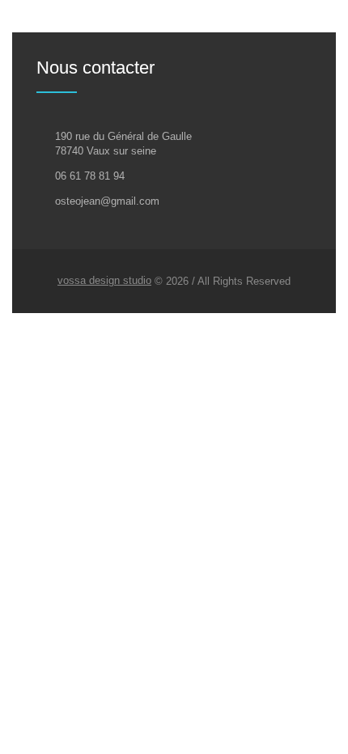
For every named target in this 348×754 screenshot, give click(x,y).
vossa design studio (104, 280)
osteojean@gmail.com (107, 201)
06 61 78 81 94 (90, 176)
